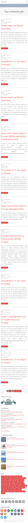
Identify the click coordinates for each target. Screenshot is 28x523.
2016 (9, 476)
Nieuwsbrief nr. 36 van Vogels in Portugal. (16, 459)
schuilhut (12, 483)
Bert (3, 20)
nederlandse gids (5, 482)
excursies (3, 478)
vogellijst (3, 489)
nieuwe (15, 482)
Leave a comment (6, 21)
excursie (20, 476)
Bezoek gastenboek (5, 430)
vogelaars (13, 485)
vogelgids (11, 487)
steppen (22, 483)
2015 (6, 476)
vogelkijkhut (21, 487)
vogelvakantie (11, 491)
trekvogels (3, 485)
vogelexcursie (23, 485)
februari (8, 478)
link (16, 480)
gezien (2, 480)
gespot (24, 478)
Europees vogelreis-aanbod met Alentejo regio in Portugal (17, 446)
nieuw (11, 482)
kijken (11, 480)
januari (6, 480)
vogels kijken (18, 489)
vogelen (17, 485)
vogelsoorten (4, 491)
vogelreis (8, 489)
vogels (13, 489)
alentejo (12, 476)
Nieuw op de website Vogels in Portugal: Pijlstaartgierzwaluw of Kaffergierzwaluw (13, 136)
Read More (4, 48)
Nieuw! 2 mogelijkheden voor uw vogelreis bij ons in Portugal (13, 320)
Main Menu (4, 2)
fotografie (19, 478)
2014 (2, 476)
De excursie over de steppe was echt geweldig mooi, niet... (13, 423)
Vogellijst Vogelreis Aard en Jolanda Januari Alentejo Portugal (12, 239)
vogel (8, 485)
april (16, 476)
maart (19, 480)
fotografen (13, 478)
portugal (7, 483)
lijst (14, 480)
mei (23, 480)
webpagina (22, 491)
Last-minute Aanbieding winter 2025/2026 (16, 452)
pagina (2, 483)
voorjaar (17, 491)
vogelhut (16, 487)
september (17, 483)
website (3, 493)
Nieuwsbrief (20, 482)
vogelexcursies (4, 487)
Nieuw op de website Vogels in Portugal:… (16, 438)
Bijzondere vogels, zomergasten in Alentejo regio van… (16, 467)
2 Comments (5, 166)
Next (18, 391)
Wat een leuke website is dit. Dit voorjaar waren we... (12, 412)
